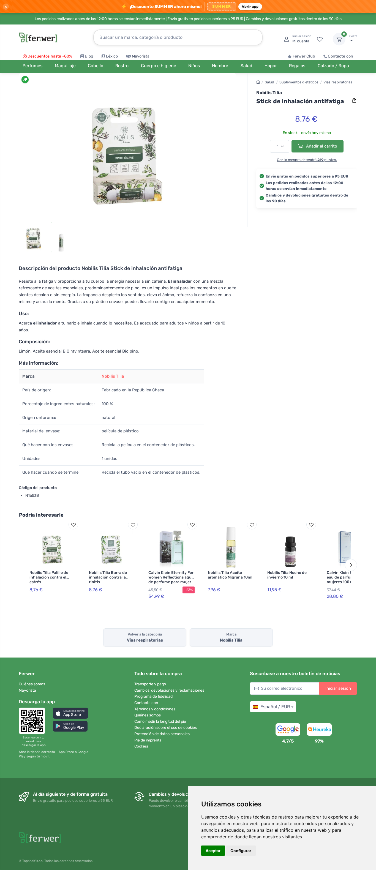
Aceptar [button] (213, 850)
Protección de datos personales (162, 734)
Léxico (112, 56)
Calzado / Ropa (333, 65)
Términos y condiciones (154, 709)
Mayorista (140, 56)
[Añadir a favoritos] (73, 525)
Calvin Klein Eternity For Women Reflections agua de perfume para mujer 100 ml (171, 579)
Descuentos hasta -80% (50, 56)
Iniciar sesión (338, 688)
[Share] (354, 100)
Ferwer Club (304, 56)
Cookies (141, 746)
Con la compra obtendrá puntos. (307, 160)
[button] (70, 713)
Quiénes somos (32, 684)
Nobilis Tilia (113, 376)
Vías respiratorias (337, 82)
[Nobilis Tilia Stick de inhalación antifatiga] (127, 149)
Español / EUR (275, 706)
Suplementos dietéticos (298, 82)
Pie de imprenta (148, 740)
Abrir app (250, 6)
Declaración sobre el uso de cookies (165, 727)
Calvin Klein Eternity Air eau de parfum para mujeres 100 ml (349, 577)
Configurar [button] (240, 850)
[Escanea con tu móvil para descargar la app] (33, 721)
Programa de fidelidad (153, 696)
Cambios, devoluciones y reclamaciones (169, 690)
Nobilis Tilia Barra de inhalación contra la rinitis (108, 577)
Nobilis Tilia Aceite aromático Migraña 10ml (230, 575)
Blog (89, 56)
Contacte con (340, 56)
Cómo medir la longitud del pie (160, 721)
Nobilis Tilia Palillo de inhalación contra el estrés (48, 577)
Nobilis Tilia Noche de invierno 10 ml (287, 575)
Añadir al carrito (321, 146)
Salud (269, 82)
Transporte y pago (150, 684)
